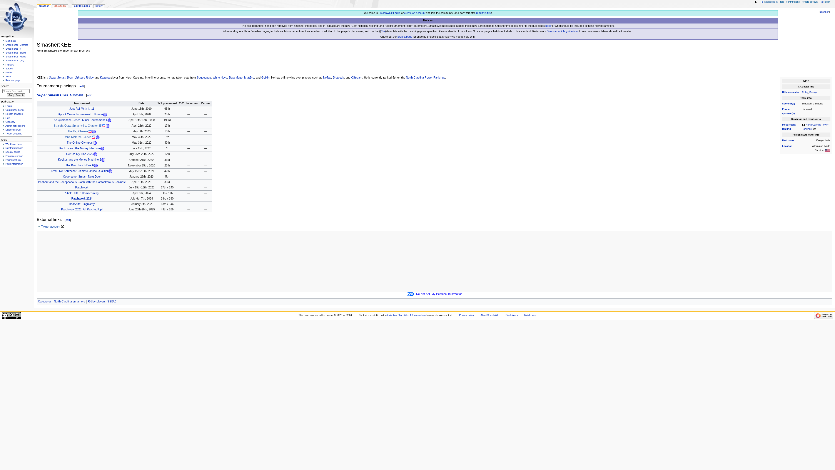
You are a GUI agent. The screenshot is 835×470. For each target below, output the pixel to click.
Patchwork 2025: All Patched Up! (82, 209)
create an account (414, 13)
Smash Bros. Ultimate (16, 45)
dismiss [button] (824, 11)
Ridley (805, 92)
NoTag (327, 77)
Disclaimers (512, 315)
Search (5, 86)
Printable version (14, 156)
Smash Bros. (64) (14, 60)
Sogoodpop (204, 77)
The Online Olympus (80, 142)
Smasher (44, 6)
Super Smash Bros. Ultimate (67, 77)
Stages (9, 68)
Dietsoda (338, 77)
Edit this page (82, 6)
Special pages (12, 152)
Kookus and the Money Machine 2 (79, 159)
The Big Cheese (78, 131)
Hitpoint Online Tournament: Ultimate (80, 114)
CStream (356, 77)
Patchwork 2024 (81, 198)
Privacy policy (466, 315)
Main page (10, 40)
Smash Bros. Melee (15, 56)
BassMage (235, 77)
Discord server (13, 129)
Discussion (60, 6)
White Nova (220, 77)
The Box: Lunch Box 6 (79, 165)
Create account (810, 1)
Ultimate (787, 92)
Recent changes (14, 113)
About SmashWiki (490, 315)
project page (404, 36)
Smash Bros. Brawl (15, 52)
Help (7, 118)
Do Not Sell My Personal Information (439, 293)
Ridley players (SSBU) (102, 301)
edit (82, 86)
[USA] (827, 150)
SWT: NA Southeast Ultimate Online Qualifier (79, 171)
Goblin (265, 77)
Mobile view (530, 315)
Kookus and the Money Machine (79, 148)
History (99, 6)
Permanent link (13, 160)
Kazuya (813, 92)
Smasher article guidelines (562, 31)
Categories (45, 301)
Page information (14, 164)
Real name (788, 140)
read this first (483, 13)
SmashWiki (385, 13)
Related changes (14, 148)
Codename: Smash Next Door (82, 176)
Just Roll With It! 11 (81, 108)
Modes (9, 72)
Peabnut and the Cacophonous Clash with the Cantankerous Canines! (82, 182)
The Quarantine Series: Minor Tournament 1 (79, 120)
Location (787, 146)
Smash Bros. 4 (13, 48)
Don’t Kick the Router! (78, 137)
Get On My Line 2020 (79, 154)
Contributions (793, 1)
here (548, 25)
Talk (782, 1)
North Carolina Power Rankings (425, 77)
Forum (8, 106)
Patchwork (82, 187)
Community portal (14, 110)
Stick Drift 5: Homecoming (82, 193)
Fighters (9, 64)
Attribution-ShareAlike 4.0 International (406, 315)
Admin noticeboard (15, 125)
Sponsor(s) (788, 103)
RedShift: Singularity (82, 204)
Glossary (10, 122)
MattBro (249, 77)
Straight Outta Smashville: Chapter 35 (78, 125)
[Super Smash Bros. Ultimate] (803, 124)
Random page (12, 80)
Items (8, 76)
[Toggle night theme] (756, 1)
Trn (383, 31)
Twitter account (50, 226)
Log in (397, 13)
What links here (13, 144)
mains (795, 92)
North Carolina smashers (69, 301)
